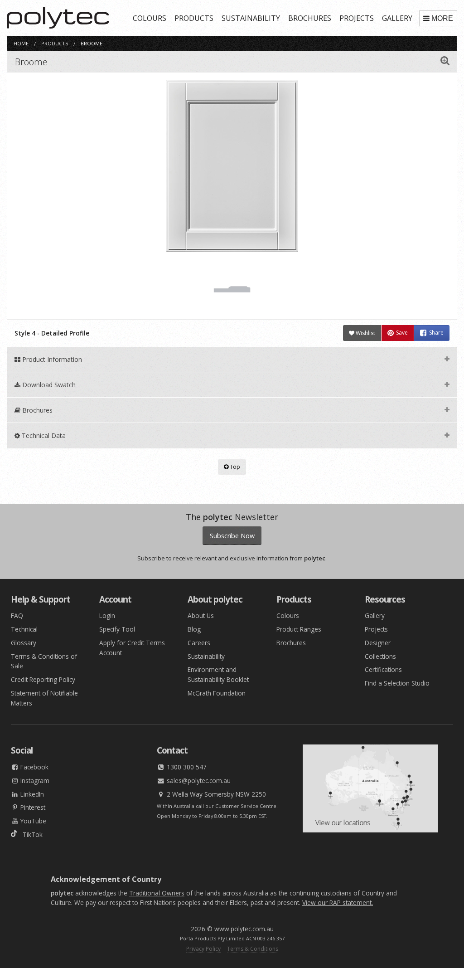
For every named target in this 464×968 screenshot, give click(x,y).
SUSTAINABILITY (251, 18)
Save (402, 333)
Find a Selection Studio (397, 683)
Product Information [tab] (51, 359)
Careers (199, 642)
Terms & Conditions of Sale (44, 661)
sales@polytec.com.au (198, 780)
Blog (194, 629)
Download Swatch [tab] (48, 384)
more (442, 18)
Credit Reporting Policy (43, 679)
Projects (376, 629)
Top (234, 467)
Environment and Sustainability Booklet (218, 674)
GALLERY (397, 18)
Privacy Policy (203, 949)
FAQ (17, 615)
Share (436, 333)
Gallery (375, 615)
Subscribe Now (232, 535)
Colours (287, 615)
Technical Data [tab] (43, 435)
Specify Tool (117, 629)
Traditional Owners (156, 893)
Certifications (383, 669)
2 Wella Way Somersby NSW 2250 (215, 794)
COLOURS (149, 18)
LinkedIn (31, 794)
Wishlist (364, 333)
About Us (201, 615)
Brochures (291, 642)
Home (21, 43)
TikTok (30, 834)
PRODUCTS (193, 18)
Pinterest (32, 807)
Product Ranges (298, 629)
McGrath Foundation (217, 693)
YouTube (32, 821)
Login (107, 615)
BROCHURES (309, 18)
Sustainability (206, 656)
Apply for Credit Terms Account (132, 647)
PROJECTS (356, 18)
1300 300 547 (186, 767)
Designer (378, 642)
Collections (380, 656)
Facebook (33, 767)
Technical (24, 629)
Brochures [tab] (36, 410)
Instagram (34, 780)
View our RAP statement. (337, 902)
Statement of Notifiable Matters (44, 698)
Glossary (23, 642)
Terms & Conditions (252, 949)
